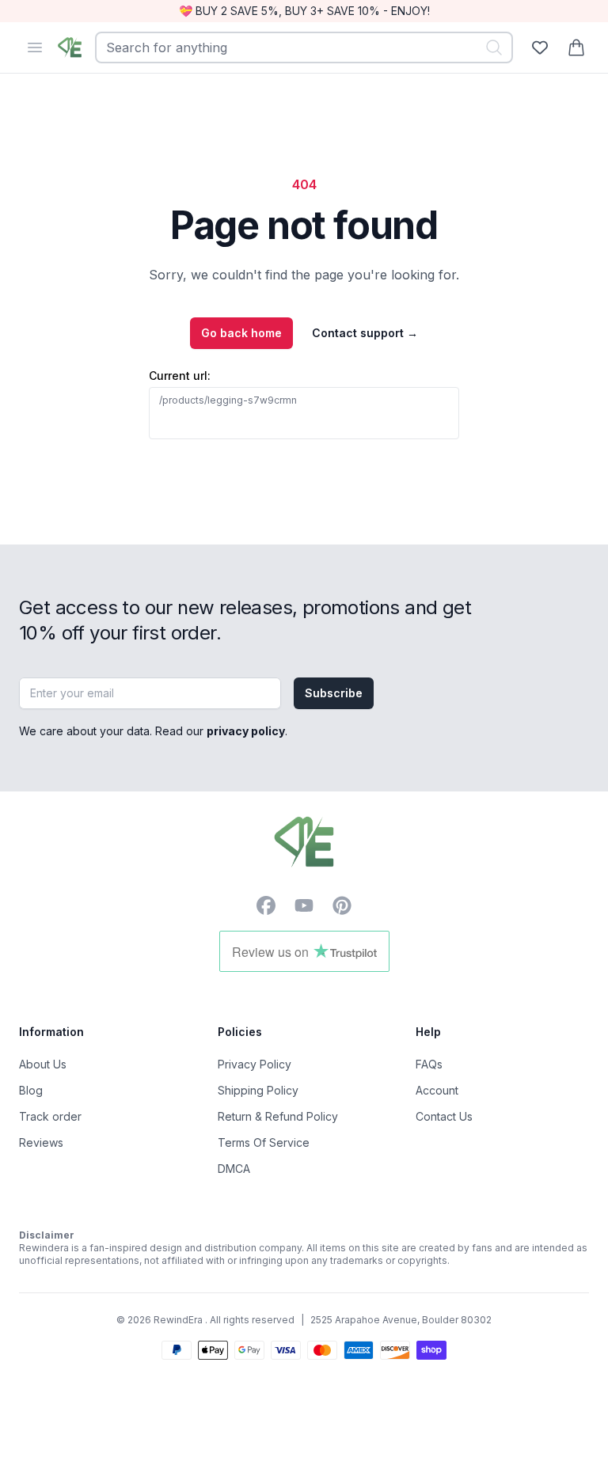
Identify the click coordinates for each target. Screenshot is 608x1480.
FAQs (429, 1064)
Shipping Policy (258, 1090)
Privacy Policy (254, 1064)
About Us (42, 1064)
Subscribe (334, 693)
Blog (31, 1090)
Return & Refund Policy (278, 1116)
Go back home (241, 333)
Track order (50, 1116)
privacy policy (246, 731)
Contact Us (444, 1116)
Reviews (41, 1142)
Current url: (180, 375)
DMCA (234, 1168)
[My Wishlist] (540, 47)
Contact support (365, 333)
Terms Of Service (264, 1142)
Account (437, 1090)
